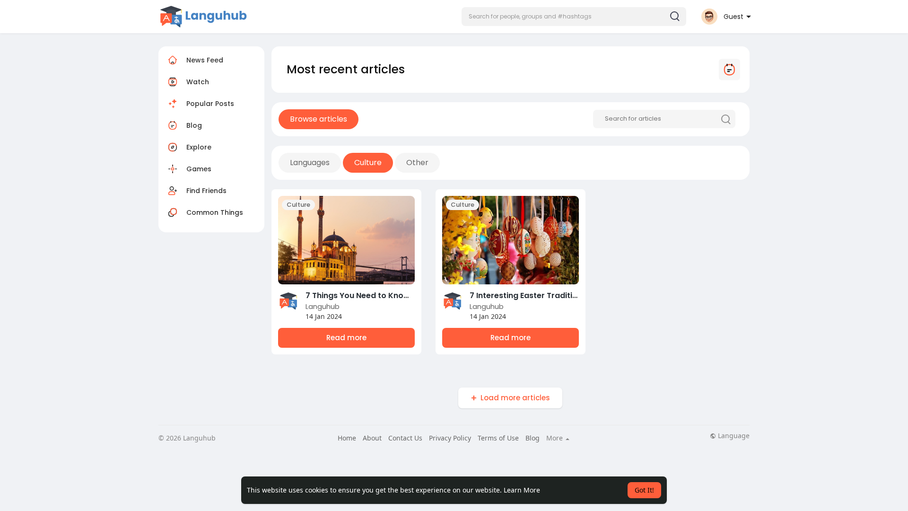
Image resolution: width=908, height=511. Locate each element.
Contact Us (405, 437)
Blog (194, 125)
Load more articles (515, 398)
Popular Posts (210, 103)
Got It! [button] (644, 489)
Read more (346, 338)
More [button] (555, 438)
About (372, 437)
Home (347, 437)
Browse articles (318, 119)
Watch (196, 82)
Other (417, 162)
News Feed (204, 60)
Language (733, 435)
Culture (368, 162)
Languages (310, 162)
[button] (574, 16)
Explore (198, 147)
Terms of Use (498, 437)
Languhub (323, 306)
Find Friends (206, 190)
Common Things (214, 212)
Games (198, 169)
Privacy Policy (450, 437)
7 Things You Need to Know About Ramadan (390, 295)
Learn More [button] (522, 489)
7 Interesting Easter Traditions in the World (552, 295)
